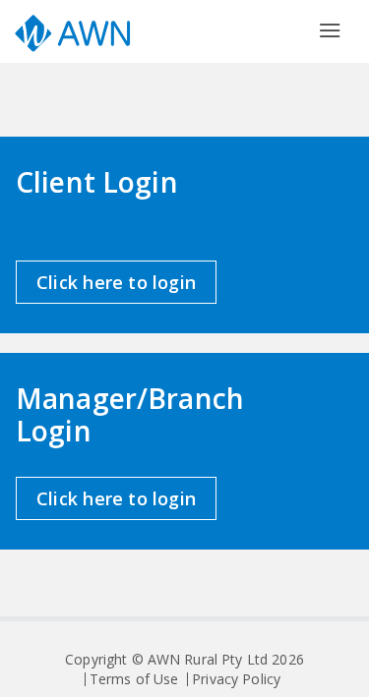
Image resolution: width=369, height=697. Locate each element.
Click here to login (116, 282)
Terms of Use (134, 679)
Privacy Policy (236, 679)
